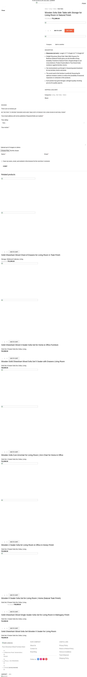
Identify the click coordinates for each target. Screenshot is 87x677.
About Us (33, 645)
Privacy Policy (63, 645)
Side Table (60, 8)
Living (50, 8)
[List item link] (14, 661)
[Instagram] (41, 659)
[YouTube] (46, 659)
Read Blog (33, 652)
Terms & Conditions (65, 652)
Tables (54, 8)
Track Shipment (64, 655)
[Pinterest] (44, 659)
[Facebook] (38, 659)
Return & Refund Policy (66, 648)
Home (46, 8)
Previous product (81, 9)
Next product (85, 9)
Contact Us (33, 648)
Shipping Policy (64, 658)
